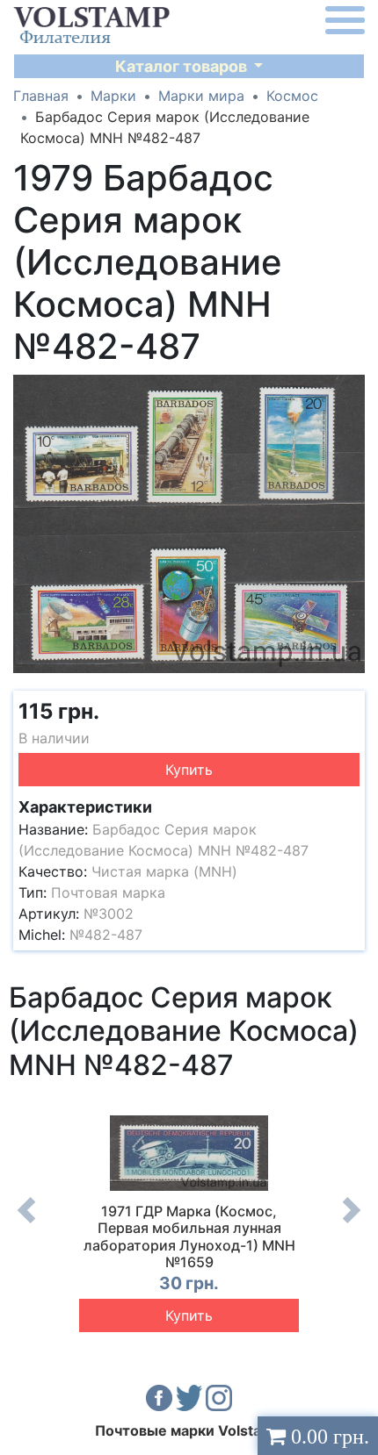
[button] (349, 390)
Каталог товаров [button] (183, 66)
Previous (26, 1223)
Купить (189, 769)
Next (351, 1223)
